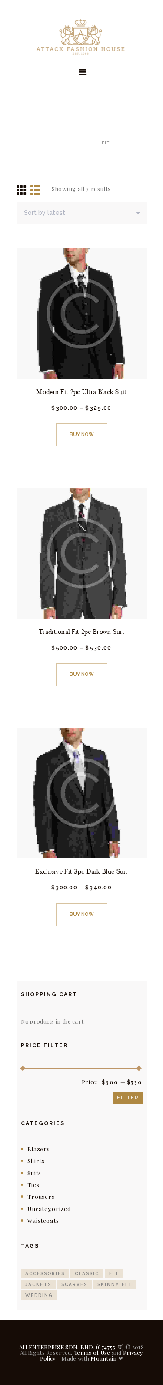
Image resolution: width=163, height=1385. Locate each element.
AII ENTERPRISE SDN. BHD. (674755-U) (71, 1347)
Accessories (45, 1273)
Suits (34, 1173)
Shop (85, 143)
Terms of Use (92, 1352)
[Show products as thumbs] (22, 188)
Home (61, 143)
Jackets (38, 1284)
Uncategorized (49, 1208)
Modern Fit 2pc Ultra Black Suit (81, 392)
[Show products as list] (35, 189)
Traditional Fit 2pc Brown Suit (81, 631)
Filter (128, 1098)
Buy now (82, 434)
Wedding (39, 1295)
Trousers (41, 1196)
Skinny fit (114, 1284)
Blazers (38, 1149)
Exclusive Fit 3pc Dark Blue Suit (81, 871)
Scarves (74, 1284)
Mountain (103, 1358)
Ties (33, 1184)
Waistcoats (43, 1220)
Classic (87, 1273)
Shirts (36, 1160)
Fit (114, 1273)
